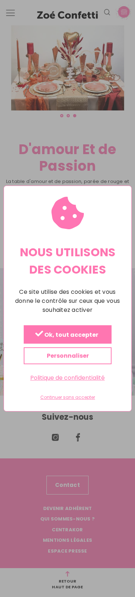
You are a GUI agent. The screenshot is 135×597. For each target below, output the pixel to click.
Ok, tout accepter (70, 335)
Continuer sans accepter (67, 397)
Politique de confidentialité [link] (67, 378)
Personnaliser (67, 356)
